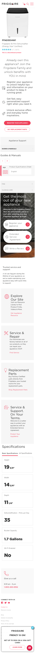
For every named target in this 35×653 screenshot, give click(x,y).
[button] (28, 4)
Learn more (17, 647)
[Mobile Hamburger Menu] (32, 2)
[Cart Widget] (24, 3)
